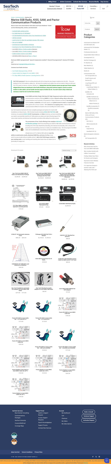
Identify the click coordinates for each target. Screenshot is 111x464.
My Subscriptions (67, 424)
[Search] (98, 23)
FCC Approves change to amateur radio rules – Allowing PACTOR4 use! (90, 167)
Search (97, 29)
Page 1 (30, 56)
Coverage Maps (19, 426)
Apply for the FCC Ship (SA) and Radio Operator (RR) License (28, 40)
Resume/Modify (94, 2)
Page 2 (35, 56)
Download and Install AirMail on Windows (23, 44)
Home (12, 17)
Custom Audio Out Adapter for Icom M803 (23, 73)
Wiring (20, 49)
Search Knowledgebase (45, 422)
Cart (103, 8)
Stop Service (104, 2)
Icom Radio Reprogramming (19, 71)
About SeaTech (15, 452)
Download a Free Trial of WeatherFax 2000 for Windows (26, 47)
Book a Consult (88, 412)
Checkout (64, 418)
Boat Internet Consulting (22, 413)
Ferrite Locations (27, 49)
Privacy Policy (38, 452)
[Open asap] (106, 460)
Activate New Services (80, 2)
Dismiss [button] (86, 463)
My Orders (65, 421)
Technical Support (89, 416)
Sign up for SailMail (17, 42)
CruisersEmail (20, 423)
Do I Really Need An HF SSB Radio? (21, 33)
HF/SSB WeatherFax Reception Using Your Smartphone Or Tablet (29, 35)
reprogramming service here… (27, 64)
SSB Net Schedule (16, 38)
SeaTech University (20, 420)
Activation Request (88, 420)
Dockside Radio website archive (20, 31)
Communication (19, 17)
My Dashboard (66, 413)
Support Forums (43, 425)
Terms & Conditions (27, 452)
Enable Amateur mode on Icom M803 (22, 53)
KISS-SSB (27, 114)
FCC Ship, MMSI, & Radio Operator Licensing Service (26, 75)
